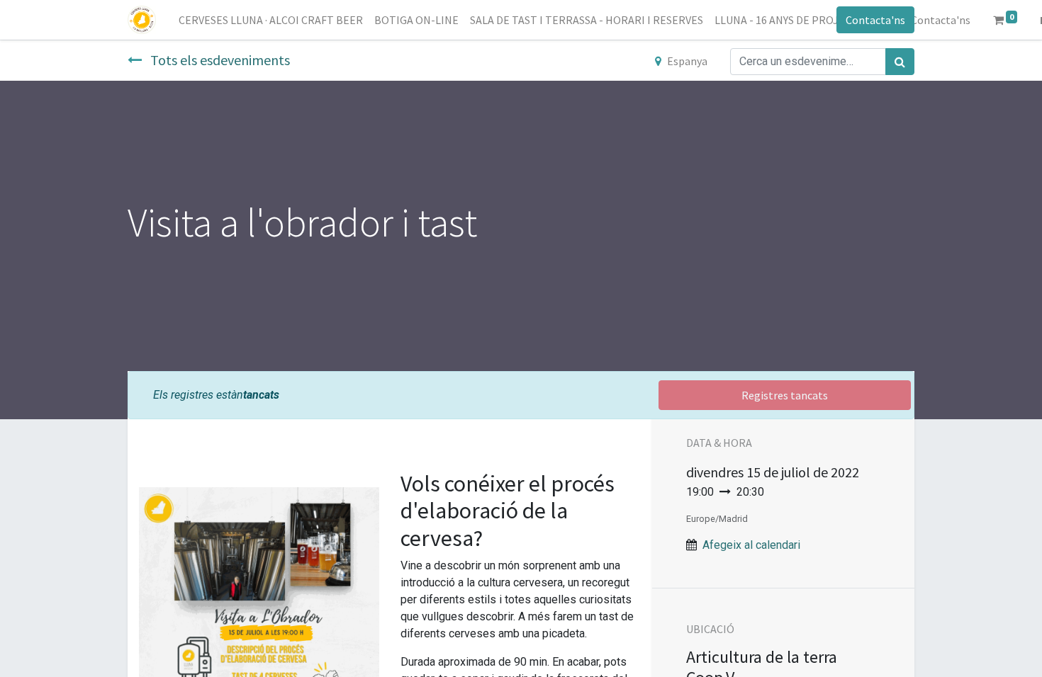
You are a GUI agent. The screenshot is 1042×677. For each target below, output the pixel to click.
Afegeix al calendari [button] (751, 545)
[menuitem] (271, 20)
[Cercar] (899, 61)
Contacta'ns (875, 20)
